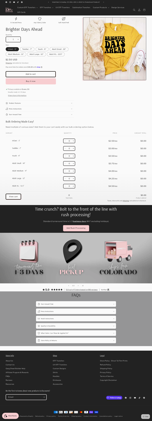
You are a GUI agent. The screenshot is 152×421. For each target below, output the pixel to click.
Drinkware (57, 380)
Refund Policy (105, 365)
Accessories (58, 384)
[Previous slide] (68, 285)
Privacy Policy (105, 372)
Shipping (9, 63)
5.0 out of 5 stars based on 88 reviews (82, 290)
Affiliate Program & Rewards (17, 372)
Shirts (55, 372)
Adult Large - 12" (37, 54)
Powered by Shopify (26, 416)
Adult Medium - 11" (16, 54)
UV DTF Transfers (60, 365)
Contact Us (10, 365)
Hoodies (56, 376)
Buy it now (31, 81)
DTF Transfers (58, 361)
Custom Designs (59, 369)
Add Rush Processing (76, 228)
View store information (17, 95)
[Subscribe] (43, 397)
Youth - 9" (42, 49)
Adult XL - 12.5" (55, 54)
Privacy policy (51, 416)
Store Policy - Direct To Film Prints (114, 361)
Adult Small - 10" (59, 49)
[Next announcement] (103, 2)
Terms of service (63, 416)
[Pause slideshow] (83, 285)
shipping (126, 201)
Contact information (90, 416)
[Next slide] (78, 285)
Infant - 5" (12, 49)
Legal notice (118, 416)
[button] (27, 7)
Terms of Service (107, 376)
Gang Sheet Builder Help (15, 369)
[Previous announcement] (48, 2)
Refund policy (39, 416)
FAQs (8, 376)
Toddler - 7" (27, 49)
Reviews (9, 380)
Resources (10, 384)
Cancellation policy (105, 416)
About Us (9, 361)
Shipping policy (76, 416)
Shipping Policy (106, 369)
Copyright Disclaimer (108, 380)
